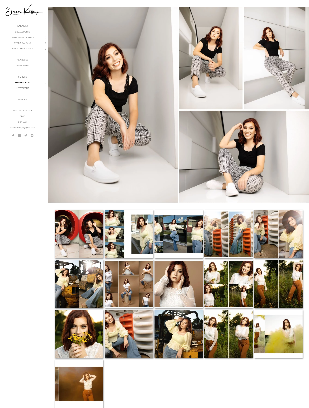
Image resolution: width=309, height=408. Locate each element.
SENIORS (22, 77)
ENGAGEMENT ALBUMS (23, 37)
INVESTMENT (22, 66)
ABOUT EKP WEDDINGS (23, 49)
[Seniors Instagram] (32, 135)
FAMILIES (22, 99)
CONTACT (22, 122)
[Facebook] (13, 135)
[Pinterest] (25, 135)
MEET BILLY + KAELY (22, 111)
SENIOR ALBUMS (22, 82)
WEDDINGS (22, 26)
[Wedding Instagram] (19, 135)
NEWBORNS (22, 60)
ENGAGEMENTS (22, 32)
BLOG (22, 116)
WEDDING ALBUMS (22, 43)
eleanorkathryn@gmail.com (22, 128)
